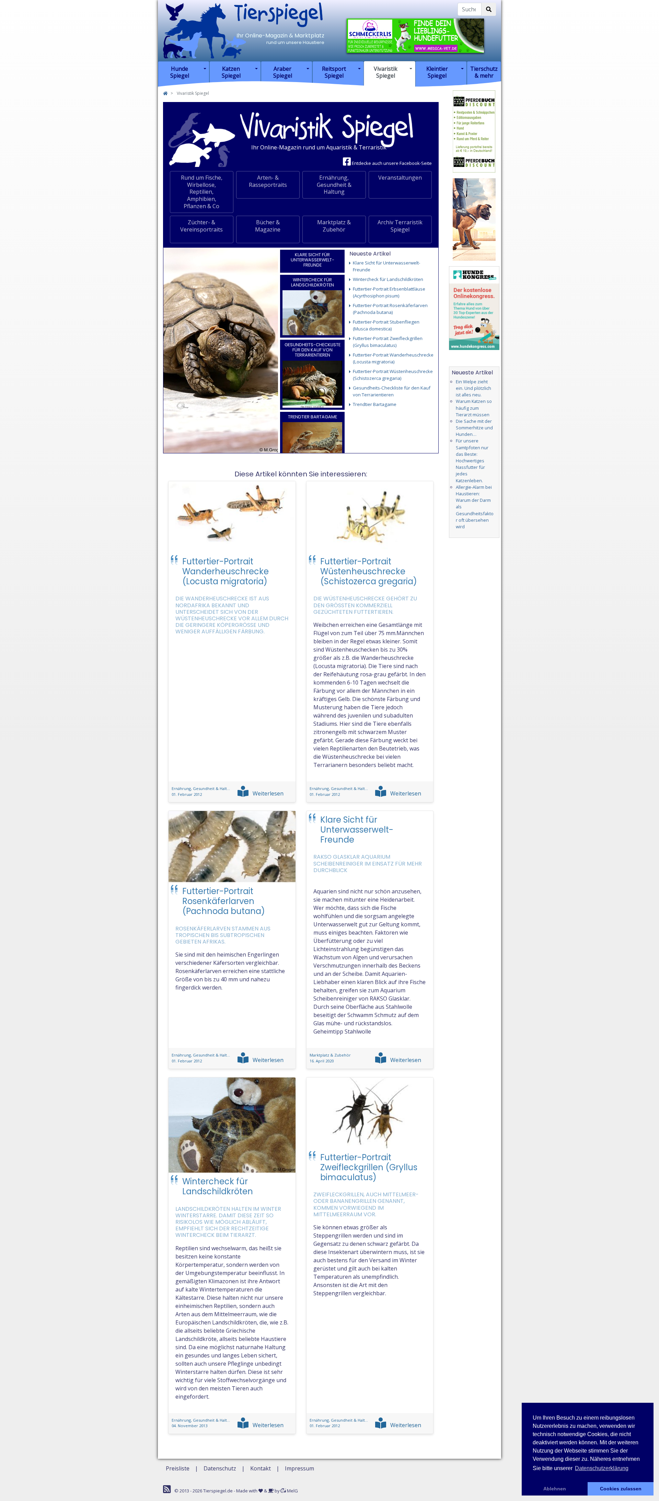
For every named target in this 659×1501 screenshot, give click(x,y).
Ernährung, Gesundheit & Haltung (334, 185)
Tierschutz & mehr (484, 72)
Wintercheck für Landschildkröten (312, 282)
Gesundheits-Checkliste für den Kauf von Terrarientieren (312, 350)
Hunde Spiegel (179, 72)
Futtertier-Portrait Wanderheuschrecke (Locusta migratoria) (225, 571)
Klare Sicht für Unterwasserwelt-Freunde (312, 260)
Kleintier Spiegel (437, 72)
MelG (292, 1491)
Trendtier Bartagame (312, 417)
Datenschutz (220, 1468)
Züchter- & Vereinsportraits (201, 225)
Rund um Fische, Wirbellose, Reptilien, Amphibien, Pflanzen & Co (201, 192)
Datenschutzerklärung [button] (601, 1468)
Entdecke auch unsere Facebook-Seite (391, 163)
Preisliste (177, 1468)
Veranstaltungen (400, 177)
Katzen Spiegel (231, 72)
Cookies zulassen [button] (620, 1488)
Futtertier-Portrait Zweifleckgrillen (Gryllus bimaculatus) (368, 1167)
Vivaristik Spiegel (385, 72)
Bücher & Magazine (267, 225)
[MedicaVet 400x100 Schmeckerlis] (415, 35)
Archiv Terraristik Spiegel (400, 225)
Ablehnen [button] (554, 1488)
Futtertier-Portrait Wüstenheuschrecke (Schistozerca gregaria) (368, 571)
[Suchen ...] (489, 9)
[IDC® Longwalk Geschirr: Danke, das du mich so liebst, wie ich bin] (474, 219)
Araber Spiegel (282, 72)
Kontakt (260, 1468)
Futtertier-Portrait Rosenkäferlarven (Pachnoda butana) (223, 901)
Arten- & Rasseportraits (268, 181)
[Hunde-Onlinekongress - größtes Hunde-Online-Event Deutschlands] (474, 307)
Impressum (299, 1468)
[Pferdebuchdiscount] (474, 131)
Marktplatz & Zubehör (334, 225)
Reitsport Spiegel (334, 72)
